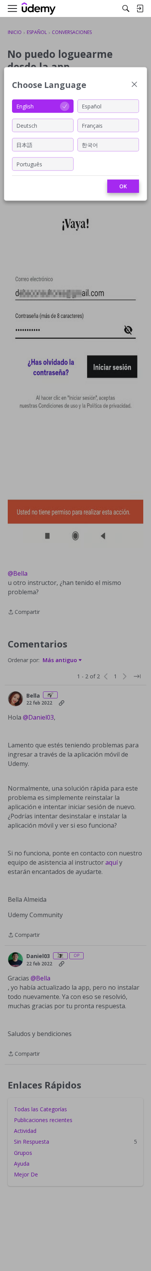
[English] (39, 8)
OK (123, 186)
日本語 (24, 144)
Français (92, 125)
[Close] (134, 85)
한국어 (90, 144)
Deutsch (26, 125)
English (25, 106)
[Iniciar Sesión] (140, 8)
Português (29, 163)
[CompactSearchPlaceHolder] (126, 8)
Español (91, 106)
